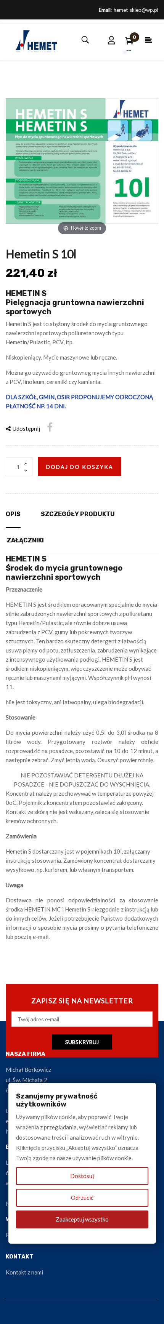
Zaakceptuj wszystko (82, 1219)
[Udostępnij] (50, 427)
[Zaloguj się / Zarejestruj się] (111, 40)
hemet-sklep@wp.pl (136, 10)
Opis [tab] (13, 514)
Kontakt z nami (24, 1272)
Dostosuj (82, 1175)
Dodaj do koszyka (79, 467)
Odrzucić (82, 1197)
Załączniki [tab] (25, 540)
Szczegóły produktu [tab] (78, 514)
